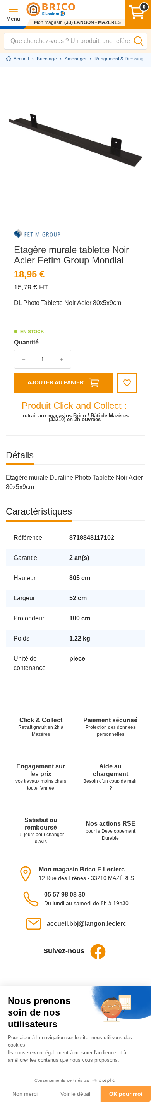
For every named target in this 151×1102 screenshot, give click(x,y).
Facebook (98, 951)
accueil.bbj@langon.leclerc (86, 923)
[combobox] (75, 41)
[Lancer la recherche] (138, 41)
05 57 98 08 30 (64, 894)
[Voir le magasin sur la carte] (28, 873)
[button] (13, 13)
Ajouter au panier (55, 382)
